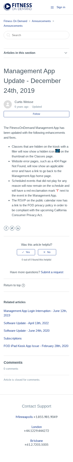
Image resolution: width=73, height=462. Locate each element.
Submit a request (52, 272)
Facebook (6, 228)
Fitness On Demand (15, 21)
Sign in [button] (61, 7)
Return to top (12, 285)
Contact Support (36, 406)
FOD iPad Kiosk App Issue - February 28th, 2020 (36, 346)
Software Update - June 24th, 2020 (26, 330)
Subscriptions (13, 338)
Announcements (41, 21)
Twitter (12, 228)
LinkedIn (17, 228)
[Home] (18, 9)
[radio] (26, 252)
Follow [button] (36, 114)
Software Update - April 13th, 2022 (26, 323)
